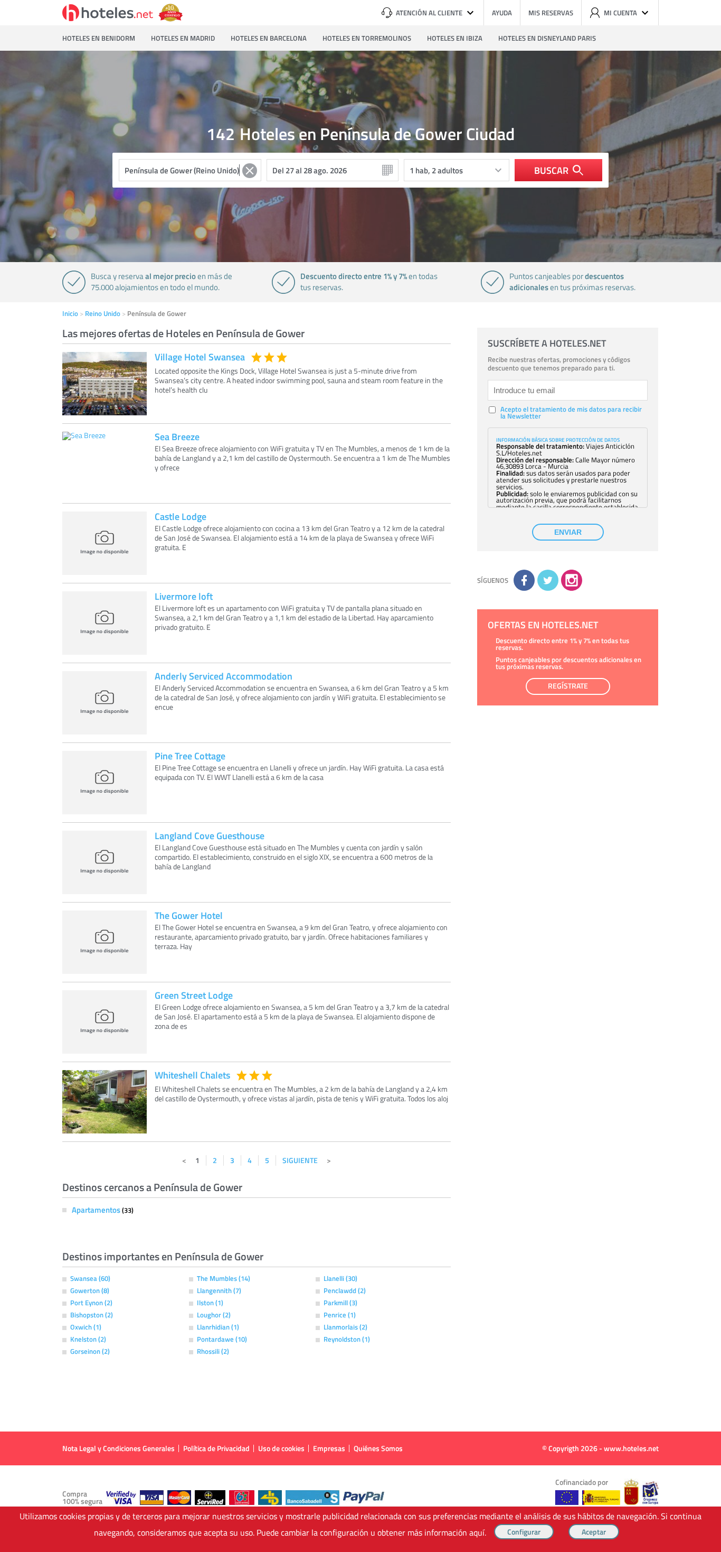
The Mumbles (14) (223, 1278)
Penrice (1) (340, 1314)
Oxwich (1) (85, 1327)
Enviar (568, 532)
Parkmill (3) (340, 1302)
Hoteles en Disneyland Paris (547, 38)
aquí (477, 1532)
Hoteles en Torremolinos (366, 38)
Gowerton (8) (89, 1290)
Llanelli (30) (340, 1278)
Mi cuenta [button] (620, 12)
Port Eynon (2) (91, 1302)
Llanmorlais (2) (345, 1327)
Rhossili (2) (213, 1351)
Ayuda (502, 12)
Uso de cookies (281, 1448)
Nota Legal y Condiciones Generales (118, 1448)
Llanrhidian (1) (218, 1327)
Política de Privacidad (216, 1448)
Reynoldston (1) (347, 1339)
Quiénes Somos (378, 1448)
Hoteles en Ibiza (454, 38)
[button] (360, 776)
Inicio (70, 313)
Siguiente (300, 1160)
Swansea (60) (90, 1278)
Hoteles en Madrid (183, 38)
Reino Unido (102, 313)
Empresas (329, 1448)
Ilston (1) (210, 1302)
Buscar (551, 170)
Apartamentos (97, 1209)
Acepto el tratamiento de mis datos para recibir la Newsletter (571, 413)
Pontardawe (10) (222, 1339)
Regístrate (568, 686)
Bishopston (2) (91, 1314)
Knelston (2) (88, 1339)
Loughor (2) (214, 1314)
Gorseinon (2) (90, 1351)
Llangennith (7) (219, 1290)
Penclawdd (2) (345, 1290)
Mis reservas (550, 12)
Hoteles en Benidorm (98, 38)
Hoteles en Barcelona (269, 38)
